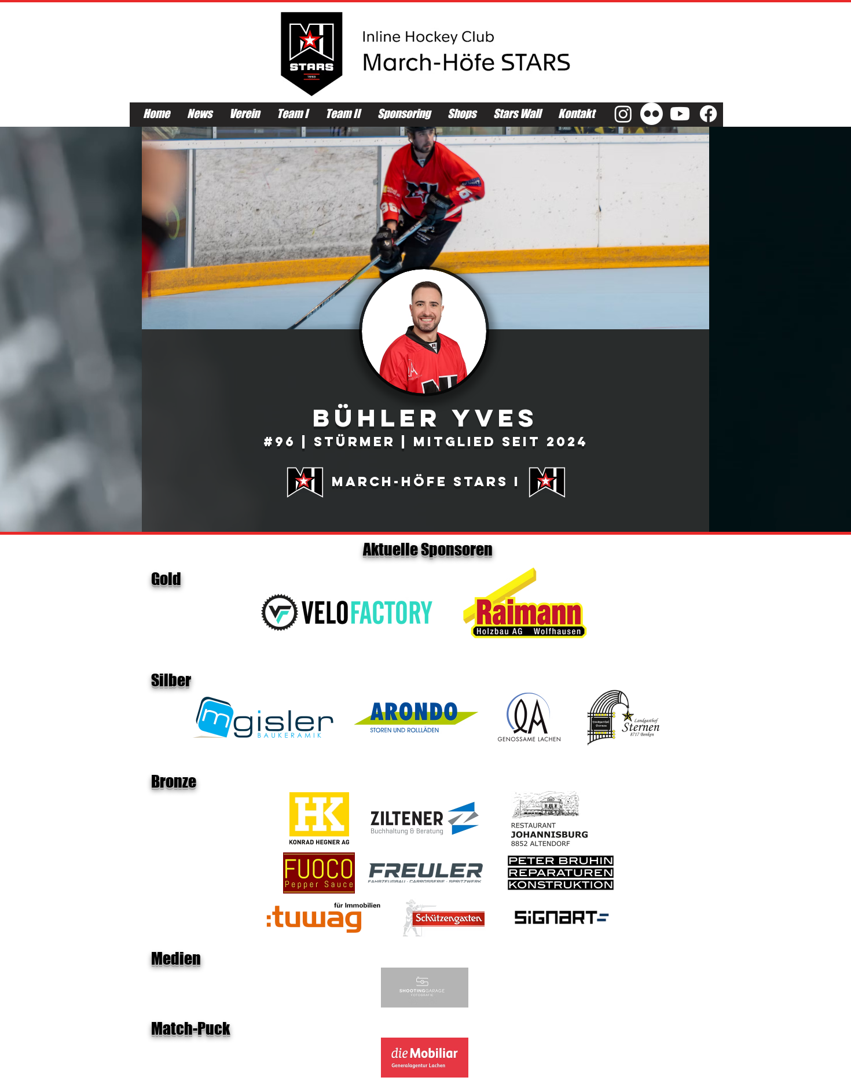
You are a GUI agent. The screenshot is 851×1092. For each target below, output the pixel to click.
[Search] (697, 62)
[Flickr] (651, 113)
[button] (425, 228)
